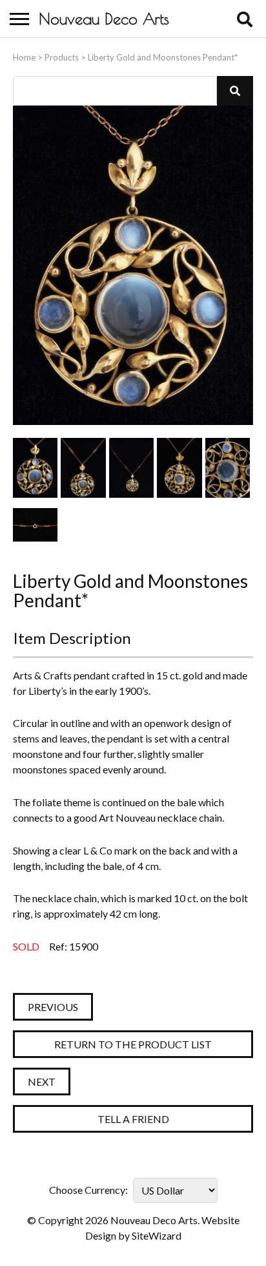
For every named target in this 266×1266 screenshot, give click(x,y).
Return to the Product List (133, 1044)
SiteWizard (156, 1235)
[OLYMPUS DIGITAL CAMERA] (35, 468)
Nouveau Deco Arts (104, 19)
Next (42, 1081)
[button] (235, 91)
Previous (53, 1007)
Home (24, 57)
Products (62, 57)
